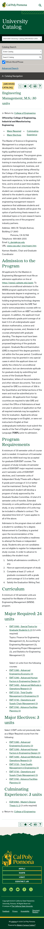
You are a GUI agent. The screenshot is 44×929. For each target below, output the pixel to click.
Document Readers (35, 911)
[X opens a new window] (31, 889)
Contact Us (22, 881)
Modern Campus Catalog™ (26, 925)
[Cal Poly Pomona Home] (14, 5)
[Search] (40, 57)
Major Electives (14, 135)
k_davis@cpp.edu (16, 242)
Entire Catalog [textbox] (8, 52)
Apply (22, 868)
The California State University (22, 906)
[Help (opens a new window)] (40, 86)
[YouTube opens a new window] (18, 889)
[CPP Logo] (18, 858)
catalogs (14, 921)
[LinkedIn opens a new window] (11, 889)
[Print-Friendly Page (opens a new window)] (35, 86)
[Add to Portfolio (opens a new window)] (25, 86)
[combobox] (22, 38)
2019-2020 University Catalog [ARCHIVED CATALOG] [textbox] (21, 39)
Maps (22, 873)
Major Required (14, 131)
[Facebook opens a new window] (24, 889)
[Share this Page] (30, 86)
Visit (22, 877)
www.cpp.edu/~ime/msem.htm (21, 246)
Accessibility (25, 911)
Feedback (5, 911)
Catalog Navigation (14, 76)
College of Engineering (25, 113)
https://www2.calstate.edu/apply (17, 283)
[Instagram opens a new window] (4, 889)
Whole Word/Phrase (14, 62)
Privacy (15, 911)
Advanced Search (10, 68)
